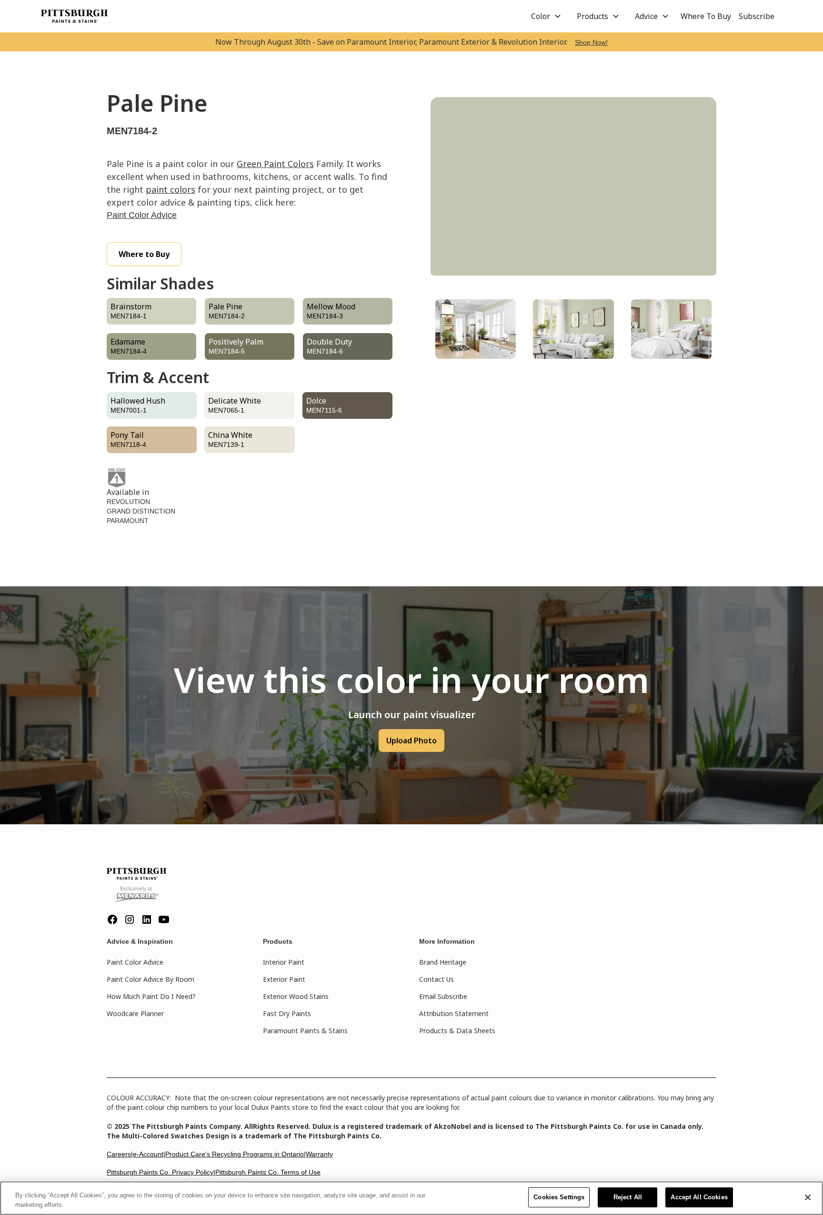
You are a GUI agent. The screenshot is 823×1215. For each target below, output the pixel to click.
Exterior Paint (284, 979)
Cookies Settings (558, 1197)
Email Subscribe (443, 996)
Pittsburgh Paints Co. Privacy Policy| (161, 1172)
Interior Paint (283, 962)
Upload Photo (411, 740)
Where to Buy (144, 254)
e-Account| (149, 1154)
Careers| (120, 1154)
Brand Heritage (442, 962)
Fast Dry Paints (287, 1013)
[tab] (476, 329)
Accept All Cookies (699, 1197)
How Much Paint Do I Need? (151, 996)
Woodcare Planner (135, 1013)
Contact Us (436, 979)
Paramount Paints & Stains (305, 1030)
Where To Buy (706, 16)
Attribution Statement (454, 1013)
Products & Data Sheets (457, 1030)
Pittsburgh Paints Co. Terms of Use (268, 1172)
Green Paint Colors (275, 163)
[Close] (807, 1197)
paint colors (170, 189)
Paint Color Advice (142, 215)
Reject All (627, 1197)
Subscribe (756, 16)
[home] (74, 16)
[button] (546, 16)
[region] (411, 1198)
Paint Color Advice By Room (150, 979)
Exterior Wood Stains (296, 996)
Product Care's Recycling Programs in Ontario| (235, 1154)
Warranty (319, 1154)
